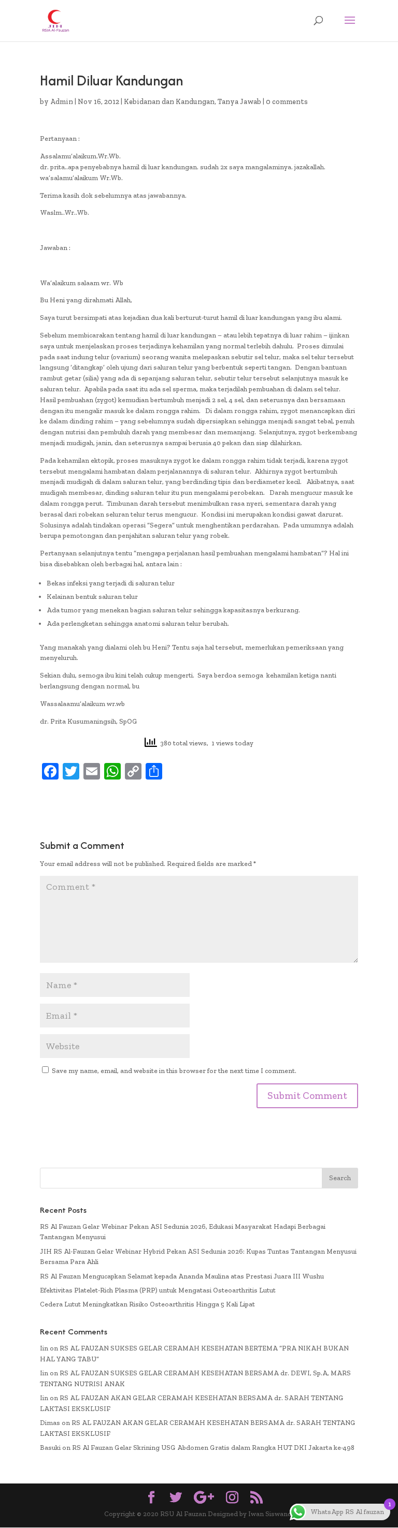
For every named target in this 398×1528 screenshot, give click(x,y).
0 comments (287, 101)
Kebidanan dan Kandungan (169, 101)
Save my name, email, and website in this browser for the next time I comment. (174, 1071)
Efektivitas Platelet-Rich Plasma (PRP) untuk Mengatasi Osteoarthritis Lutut (158, 1290)
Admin (61, 101)
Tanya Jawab (239, 101)
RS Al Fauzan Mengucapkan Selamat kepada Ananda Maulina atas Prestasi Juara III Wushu (182, 1276)
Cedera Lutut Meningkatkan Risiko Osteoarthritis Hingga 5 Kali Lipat (147, 1304)
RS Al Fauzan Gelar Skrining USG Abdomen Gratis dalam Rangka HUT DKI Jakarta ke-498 (213, 1447)
